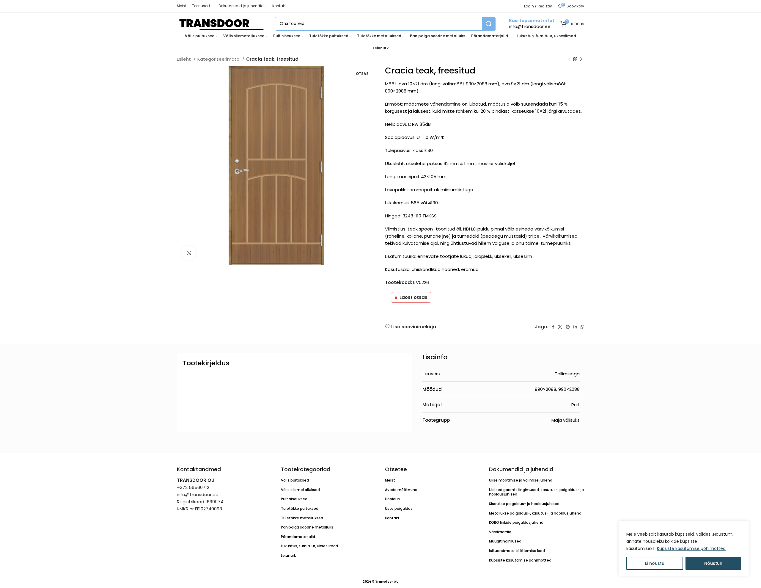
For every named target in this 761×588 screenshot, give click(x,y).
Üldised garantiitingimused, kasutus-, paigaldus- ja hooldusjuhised (536, 492)
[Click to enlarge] (188, 253)
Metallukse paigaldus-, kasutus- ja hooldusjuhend (535, 513)
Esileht (184, 59)
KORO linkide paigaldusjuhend (516, 522)
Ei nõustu (654, 563)
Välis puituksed (295, 480)
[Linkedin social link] (575, 327)
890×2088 (545, 389)
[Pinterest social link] (568, 327)
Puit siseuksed (294, 498)
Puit (575, 405)
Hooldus (392, 498)
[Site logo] (221, 23)
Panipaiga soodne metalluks (307, 527)
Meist (390, 480)
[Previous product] (569, 59)
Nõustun (713, 563)
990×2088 (569, 389)
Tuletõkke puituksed (299, 508)
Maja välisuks (565, 420)
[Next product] (581, 59)
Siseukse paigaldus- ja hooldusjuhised (524, 503)
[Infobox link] (531, 23)
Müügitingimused (505, 541)
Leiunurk (288, 555)
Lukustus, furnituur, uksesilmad (309, 545)
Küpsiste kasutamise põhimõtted (691, 548)
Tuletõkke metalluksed (302, 517)
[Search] (489, 24)
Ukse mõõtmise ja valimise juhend (520, 480)
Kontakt (392, 517)
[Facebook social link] (553, 327)
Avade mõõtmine (401, 489)
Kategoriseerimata (219, 59)
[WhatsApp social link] (582, 327)
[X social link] (560, 327)
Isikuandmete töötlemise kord (517, 550)
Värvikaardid (500, 531)
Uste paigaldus (399, 508)
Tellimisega (567, 374)
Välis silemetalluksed (300, 489)
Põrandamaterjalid (298, 536)
